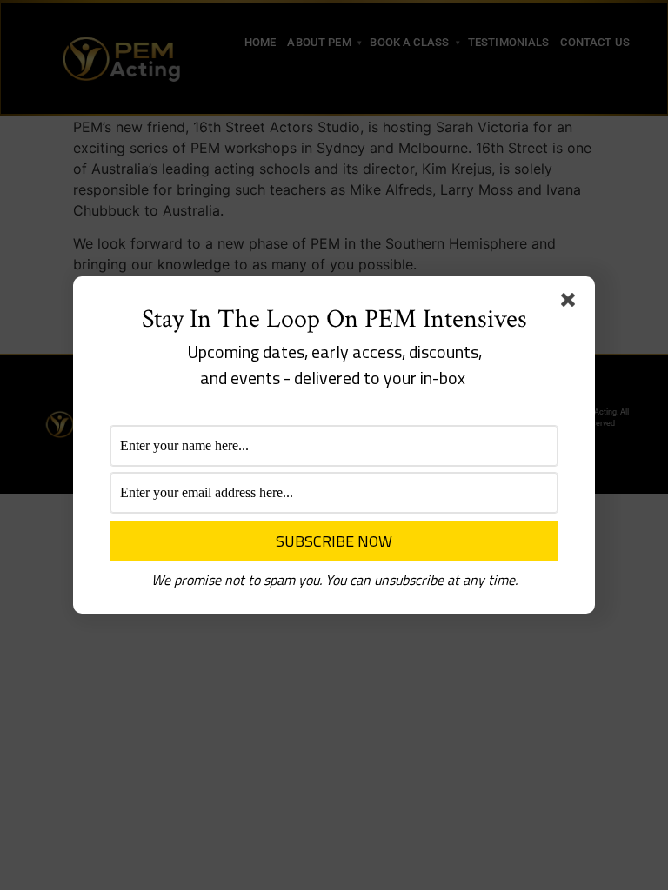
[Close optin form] (571, 303)
